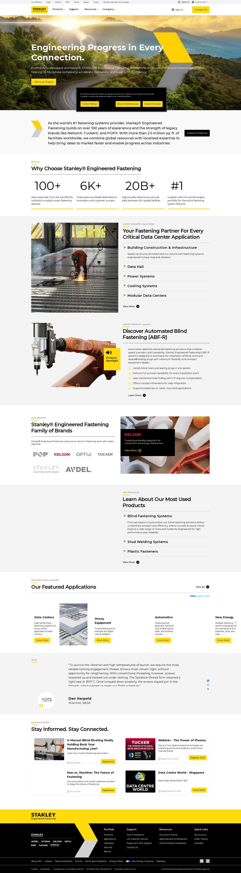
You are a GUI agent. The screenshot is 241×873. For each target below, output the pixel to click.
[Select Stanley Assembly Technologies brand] (46, 469)
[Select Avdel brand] (79, 469)
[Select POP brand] (40, 454)
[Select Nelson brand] (62, 454)
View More (129, 306)
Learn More (134, 395)
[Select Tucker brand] (105, 454)
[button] (48, 2)
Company (108, 9)
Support (73, 9)
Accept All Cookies (152, 104)
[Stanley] (39, 9)
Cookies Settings (89, 104)
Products (57, 9)
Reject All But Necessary (128, 104)
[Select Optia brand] (83, 454)
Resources (90, 9)
